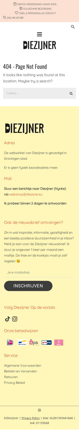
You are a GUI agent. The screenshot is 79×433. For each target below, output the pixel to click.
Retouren (11, 377)
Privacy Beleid (14, 383)
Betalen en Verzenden (20, 371)
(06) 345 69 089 (15, 17)
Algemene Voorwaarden (22, 365)
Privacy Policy (31, 418)
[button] (73, 27)
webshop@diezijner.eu (26, 194)
